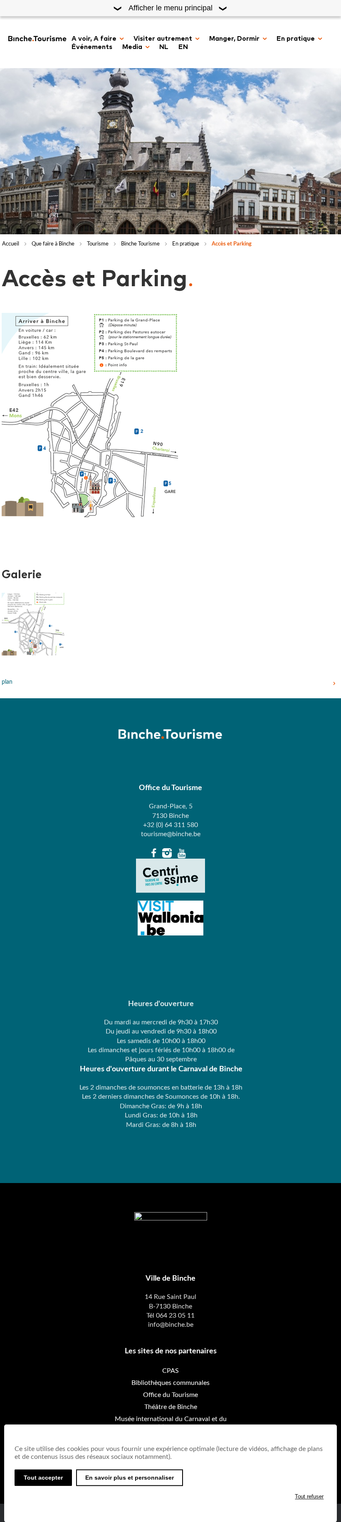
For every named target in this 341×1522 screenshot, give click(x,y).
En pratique (185, 243)
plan (7, 682)
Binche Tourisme (140, 243)
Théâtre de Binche (170, 1407)
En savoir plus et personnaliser (129, 1477)
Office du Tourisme (170, 1395)
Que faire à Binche (53, 243)
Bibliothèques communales (170, 1383)
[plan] (33, 624)
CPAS (170, 1370)
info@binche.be (170, 1324)
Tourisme (98, 243)
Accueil (10, 243)
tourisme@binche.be (170, 834)
